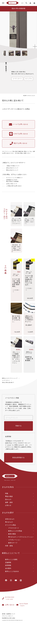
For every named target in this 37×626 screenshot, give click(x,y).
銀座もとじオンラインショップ (9, 378)
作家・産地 (9, 546)
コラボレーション (14, 540)
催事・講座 (9, 502)
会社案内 (8, 568)
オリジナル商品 (10, 525)
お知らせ (8, 505)
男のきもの (9, 522)
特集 (6, 493)
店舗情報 (8, 562)
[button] (33, 30)
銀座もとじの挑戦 (11, 559)
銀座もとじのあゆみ (12, 571)
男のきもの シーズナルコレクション (20, 537)
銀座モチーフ (12, 543)
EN (22, 3)
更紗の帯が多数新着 (18, 8)
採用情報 (8, 565)
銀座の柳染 (12, 534)
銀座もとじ (12, 3)
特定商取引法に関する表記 (8, 618)
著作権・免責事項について (8, 614)
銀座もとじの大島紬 (15, 531)
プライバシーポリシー (7, 616)
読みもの (8, 499)
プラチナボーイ (13, 528)
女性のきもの (9, 519)
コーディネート (6, 380)
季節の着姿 (9, 496)
